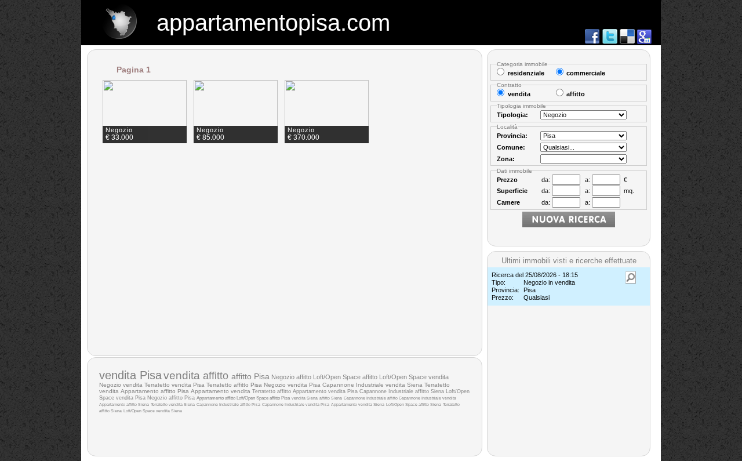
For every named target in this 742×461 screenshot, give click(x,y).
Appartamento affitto (217, 398)
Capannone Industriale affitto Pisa (228, 404)
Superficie (512, 190)
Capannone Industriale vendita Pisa (295, 404)
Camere (508, 202)
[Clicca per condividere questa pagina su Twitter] (609, 41)
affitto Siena (330, 398)
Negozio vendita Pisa (292, 385)
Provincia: (512, 135)
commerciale (585, 73)
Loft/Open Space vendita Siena (152, 411)
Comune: (511, 147)
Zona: (506, 158)
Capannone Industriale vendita (427, 398)
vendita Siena (305, 398)
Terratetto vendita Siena (173, 404)
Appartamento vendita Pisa (325, 391)
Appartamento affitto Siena (124, 404)
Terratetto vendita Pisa (174, 385)
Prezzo (507, 179)
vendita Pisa (130, 375)
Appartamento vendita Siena (357, 404)
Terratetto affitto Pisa (234, 385)
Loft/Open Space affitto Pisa (263, 398)
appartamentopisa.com (273, 22)
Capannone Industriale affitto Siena (401, 391)
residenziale (526, 73)
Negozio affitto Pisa (171, 398)
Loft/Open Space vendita (414, 376)
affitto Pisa (250, 376)
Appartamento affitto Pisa (155, 391)
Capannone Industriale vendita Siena (372, 385)
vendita (183, 375)
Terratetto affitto (272, 391)
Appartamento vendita (221, 391)
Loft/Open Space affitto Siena (413, 404)
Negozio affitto (292, 376)
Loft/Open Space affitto (346, 376)
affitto (217, 375)
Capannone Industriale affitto (371, 398)
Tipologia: (512, 114)
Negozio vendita (121, 385)
